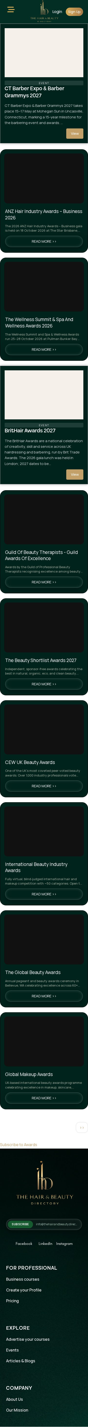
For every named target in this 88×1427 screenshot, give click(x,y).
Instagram (64, 1243)
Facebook (24, 1243)
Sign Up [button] (74, 11)
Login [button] (57, 11)
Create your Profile (24, 1290)
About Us (14, 1399)
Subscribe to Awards (18, 1144)
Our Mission (17, 1410)
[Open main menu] (11, 10)
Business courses (22, 1279)
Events (12, 1350)
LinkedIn (45, 1243)
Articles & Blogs (20, 1361)
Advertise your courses (28, 1339)
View (75, 133)
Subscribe (20, 1224)
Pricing (12, 1300)
